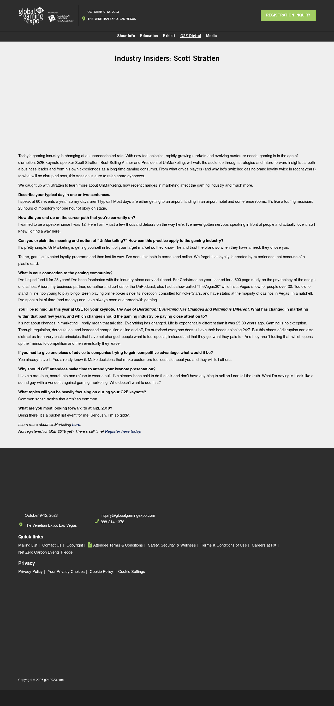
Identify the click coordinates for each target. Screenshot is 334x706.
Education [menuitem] (149, 36)
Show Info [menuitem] (126, 36)
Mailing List (27, 545)
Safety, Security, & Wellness (172, 545)
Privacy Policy (30, 571)
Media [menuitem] (211, 36)
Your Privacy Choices (66, 571)
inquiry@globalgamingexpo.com (128, 515)
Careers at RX (264, 545)
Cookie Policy (101, 571)
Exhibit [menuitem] (169, 36)
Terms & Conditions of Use (224, 545)
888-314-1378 (112, 521)
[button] (288, 15)
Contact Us (52, 545)
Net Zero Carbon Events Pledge (45, 552)
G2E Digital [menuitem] (190, 36)
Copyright (75, 545)
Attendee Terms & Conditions (118, 545)
